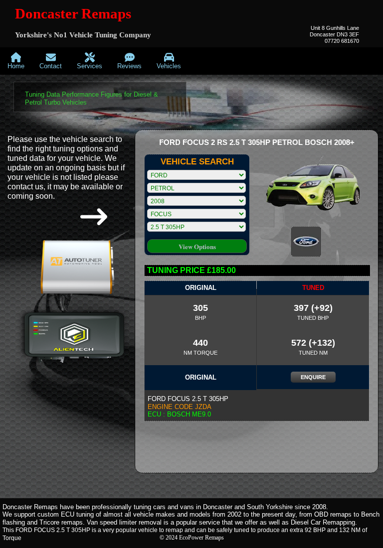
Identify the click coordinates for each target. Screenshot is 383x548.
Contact (50, 66)
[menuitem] (16, 61)
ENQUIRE (313, 377)
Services (89, 66)
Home (15, 66)
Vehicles (169, 66)
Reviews (129, 66)
